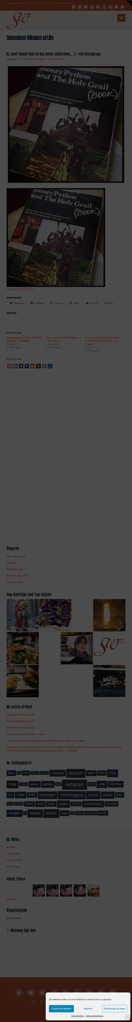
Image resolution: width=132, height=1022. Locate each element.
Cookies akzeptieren (61, 1008)
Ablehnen (88, 1008)
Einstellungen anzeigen (114, 1008)
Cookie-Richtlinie (77, 1016)
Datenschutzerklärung (94, 1016)
